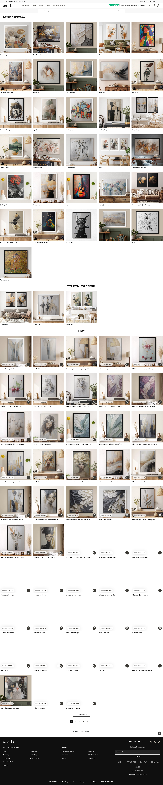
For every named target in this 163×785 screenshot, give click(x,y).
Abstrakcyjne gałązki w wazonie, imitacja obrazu (13, 557)
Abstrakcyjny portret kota (10, 708)
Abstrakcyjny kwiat (40, 670)
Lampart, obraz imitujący (42, 406)
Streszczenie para (40, 633)
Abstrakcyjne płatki (73, 670)
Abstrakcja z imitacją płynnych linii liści (144, 406)
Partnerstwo (91, 758)
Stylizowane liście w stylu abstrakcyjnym (78, 519)
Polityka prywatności (68, 751)
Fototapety (76, 731)
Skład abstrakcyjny (7, 633)
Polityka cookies (93, 754)
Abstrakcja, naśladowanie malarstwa (111, 482)
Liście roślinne (104, 633)
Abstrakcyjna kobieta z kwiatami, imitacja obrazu (46, 482)
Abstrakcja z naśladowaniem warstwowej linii (78, 444)
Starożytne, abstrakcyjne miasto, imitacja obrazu (13, 444)
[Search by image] (119, 10)
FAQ (4, 751)
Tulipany (102, 670)
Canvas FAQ (6, 758)
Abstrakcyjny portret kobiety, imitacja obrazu (46, 557)
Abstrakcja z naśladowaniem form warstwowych (111, 444)
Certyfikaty (33, 754)
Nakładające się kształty (107, 557)
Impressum (65, 754)
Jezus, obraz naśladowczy (42, 444)
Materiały (6, 754)
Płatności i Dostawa (9, 762)
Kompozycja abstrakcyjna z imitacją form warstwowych (111, 406)
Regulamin (91, 751)
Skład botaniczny (39, 708)
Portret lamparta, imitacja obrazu (77, 406)
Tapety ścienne (34, 758)
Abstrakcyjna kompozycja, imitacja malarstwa (144, 444)
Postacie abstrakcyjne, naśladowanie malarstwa (13, 519)
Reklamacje (33, 751)
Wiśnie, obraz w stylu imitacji (11, 406)
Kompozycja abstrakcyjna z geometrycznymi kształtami (78, 369)
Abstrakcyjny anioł (7, 369)
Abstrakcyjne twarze (73, 595)
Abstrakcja (4, 670)
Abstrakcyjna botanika (107, 595)
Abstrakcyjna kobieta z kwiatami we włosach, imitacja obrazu (78, 482)
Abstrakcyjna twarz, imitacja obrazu (46, 519)
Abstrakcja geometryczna (108, 369)
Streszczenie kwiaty (7, 595)
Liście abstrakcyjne (105, 519)
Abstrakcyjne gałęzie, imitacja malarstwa (144, 519)
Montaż (5, 765)
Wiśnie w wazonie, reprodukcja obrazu (144, 369)
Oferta (64, 758)
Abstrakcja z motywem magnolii (143, 670)
